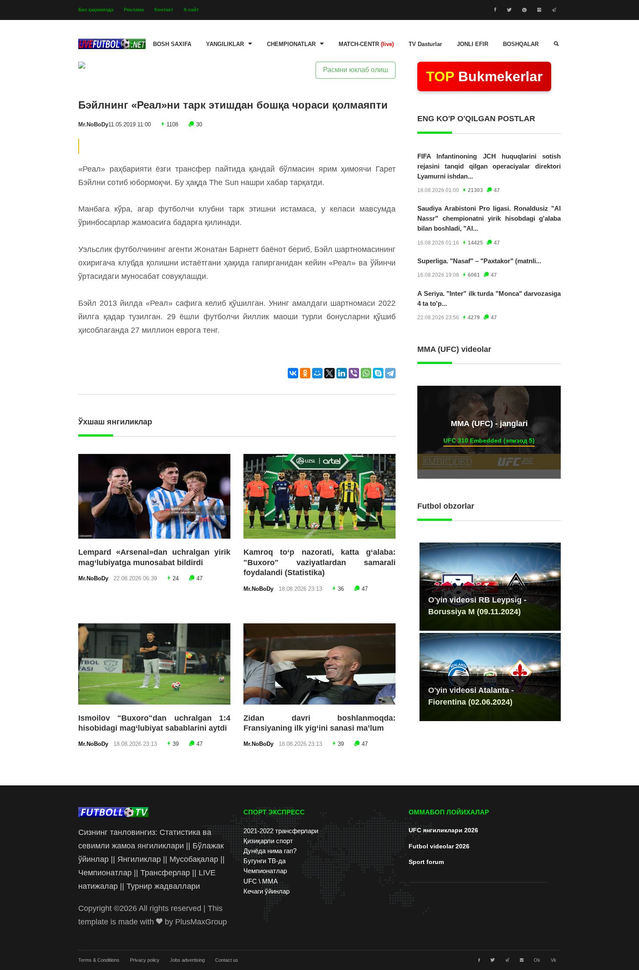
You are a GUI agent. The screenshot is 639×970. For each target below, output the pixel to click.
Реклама (134, 9)
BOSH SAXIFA (172, 44)
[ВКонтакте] (293, 373)
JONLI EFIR (472, 44)
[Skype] (378, 373)
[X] (329, 373)
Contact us (226, 960)
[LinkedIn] (341, 373)
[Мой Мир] (317, 373)
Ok (537, 960)
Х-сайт (191, 9)
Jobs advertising (187, 960)
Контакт (163, 9)
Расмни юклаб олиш (355, 69)
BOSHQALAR (521, 44)
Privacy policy (145, 960)
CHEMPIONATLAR (291, 44)
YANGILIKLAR (225, 44)
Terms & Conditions (99, 960)
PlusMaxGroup (201, 921)
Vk (553, 960)
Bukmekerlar (484, 76)
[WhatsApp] (366, 373)
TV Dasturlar (425, 44)
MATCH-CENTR (366, 44)
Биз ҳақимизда (95, 9)
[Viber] (354, 373)
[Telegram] (390, 373)
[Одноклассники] (305, 373)
